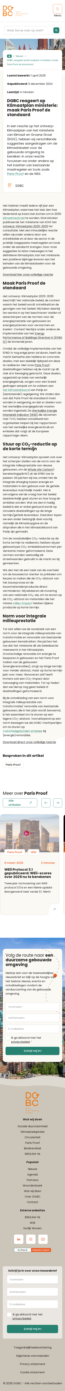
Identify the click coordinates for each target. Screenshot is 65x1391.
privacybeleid (20, 1042)
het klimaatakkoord (16, 390)
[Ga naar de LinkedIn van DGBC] (18, 1239)
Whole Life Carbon (40, 470)
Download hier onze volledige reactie (28, 275)
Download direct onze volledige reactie (29, 742)
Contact (32, 1202)
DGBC (19, 185)
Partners (32, 1180)
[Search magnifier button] (56, 30)
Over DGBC (32, 1197)
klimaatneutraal (14, 218)
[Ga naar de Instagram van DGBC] (31, 1239)
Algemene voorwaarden (32, 1356)
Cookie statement (32, 1372)
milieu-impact (22, 603)
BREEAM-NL (32, 1154)
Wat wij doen (32, 1191)
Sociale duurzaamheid (32, 1126)
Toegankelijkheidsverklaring (32, 1347)
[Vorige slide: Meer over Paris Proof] (45, 802)
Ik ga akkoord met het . (26, 1040)
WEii (32, 1223)
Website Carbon (40, 1250)
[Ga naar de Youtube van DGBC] (43, 1239)
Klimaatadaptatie (33, 1132)
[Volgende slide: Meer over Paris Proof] (57, 802)
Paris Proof (15, 174)
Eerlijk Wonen (32, 1228)
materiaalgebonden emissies (22, 731)
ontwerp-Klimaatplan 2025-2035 (25, 226)
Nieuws (19, 56)
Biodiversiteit (32, 1148)
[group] (51, 802)
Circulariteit (33, 1137)
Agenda (32, 1175)
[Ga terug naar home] (15, 11)
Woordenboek (32, 1186)
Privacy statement (32, 1364)
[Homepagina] (9, 56)
